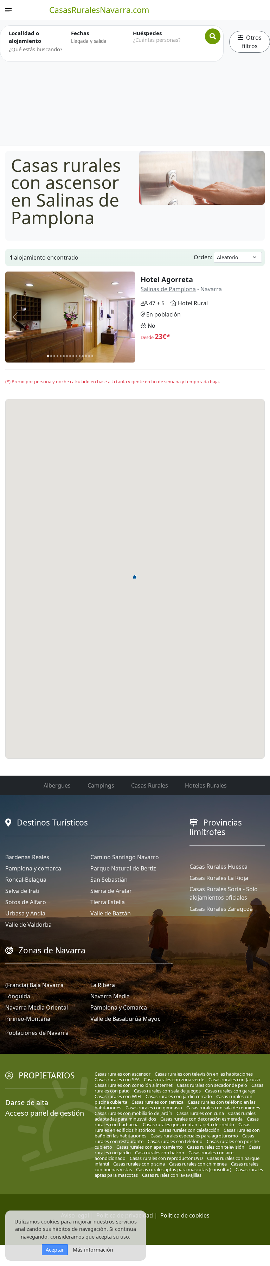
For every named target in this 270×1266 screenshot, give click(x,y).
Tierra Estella (107, 902)
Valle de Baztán (110, 913)
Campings (101, 785)
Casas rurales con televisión (215, 1147)
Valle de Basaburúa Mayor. (125, 1019)
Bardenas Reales (27, 857)
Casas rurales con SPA (117, 1079)
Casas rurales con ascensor (122, 1074)
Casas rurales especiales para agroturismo (194, 1136)
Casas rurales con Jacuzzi (234, 1079)
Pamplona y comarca (33, 868)
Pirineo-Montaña (27, 1019)
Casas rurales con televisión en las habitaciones (204, 1074)
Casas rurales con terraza (157, 1102)
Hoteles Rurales (206, 785)
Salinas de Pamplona (168, 289)
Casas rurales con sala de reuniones (223, 1107)
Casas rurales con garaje (230, 1091)
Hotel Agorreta (167, 279)
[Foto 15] (92, 356)
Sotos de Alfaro (25, 902)
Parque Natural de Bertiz (123, 868)
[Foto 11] (80, 356)
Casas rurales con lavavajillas (171, 1175)
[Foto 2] (51, 356)
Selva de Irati (22, 891)
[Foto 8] (70, 356)
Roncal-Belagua (25, 879)
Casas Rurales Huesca (218, 866)
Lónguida (17, 996)
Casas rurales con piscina (139, 1164)
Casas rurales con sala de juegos (167, 1091)
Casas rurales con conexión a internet (134, 1085)
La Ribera (102, 985)
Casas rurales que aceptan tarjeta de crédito (188, 1124)
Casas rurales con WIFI (118, 1096)
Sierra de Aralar (111, 891)
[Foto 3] (54, 356)
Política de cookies (185, 1215)
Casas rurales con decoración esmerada (201, 1119)
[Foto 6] (64, 356)
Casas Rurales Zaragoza (221, 909)
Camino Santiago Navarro (124, 857)
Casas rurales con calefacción (189, 1130)
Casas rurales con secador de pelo (212, 1085)
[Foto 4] (57, 356)
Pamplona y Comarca (118, 1007)
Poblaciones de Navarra (37, 1033)
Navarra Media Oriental (36, 1007)
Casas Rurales (149, 785)
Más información (93, 1249)
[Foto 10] (76, 356)
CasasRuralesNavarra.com (99, 9)
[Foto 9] (73, 356)
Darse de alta (26, 1102)
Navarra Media (110, 996)
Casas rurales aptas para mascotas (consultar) (183, 1169)
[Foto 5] (61, 356)
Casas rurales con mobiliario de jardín (133, 1113)
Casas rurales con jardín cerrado (179, 1096)
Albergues (57, 785)
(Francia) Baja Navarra (34, 985)
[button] (135, 577)
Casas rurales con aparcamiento (149, 1147)
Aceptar (55, 1249)
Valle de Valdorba (28, 924)
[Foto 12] (83, 356)
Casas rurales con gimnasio (154, 1107)
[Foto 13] (86, 356)
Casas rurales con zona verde (174, 1079)
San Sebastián (109, 879)
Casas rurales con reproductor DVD (166, 1158)
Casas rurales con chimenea (198, 1164)
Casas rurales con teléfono (175, 1141)
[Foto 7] (67, 356)
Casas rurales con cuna (200, 1113)
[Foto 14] (89, 356)
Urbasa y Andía (25, 913)
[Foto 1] (48, 356)
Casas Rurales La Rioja (218, 878)
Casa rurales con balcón (159, 1152)
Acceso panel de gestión (44, 1113)
